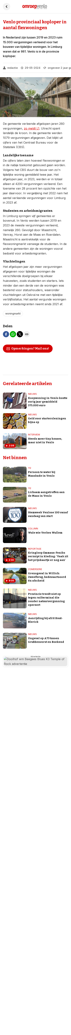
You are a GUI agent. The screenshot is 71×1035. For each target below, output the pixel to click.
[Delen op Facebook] (6, 334)
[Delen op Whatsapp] (13, 334)
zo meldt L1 (31, 128)
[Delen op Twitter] (20, 334)
